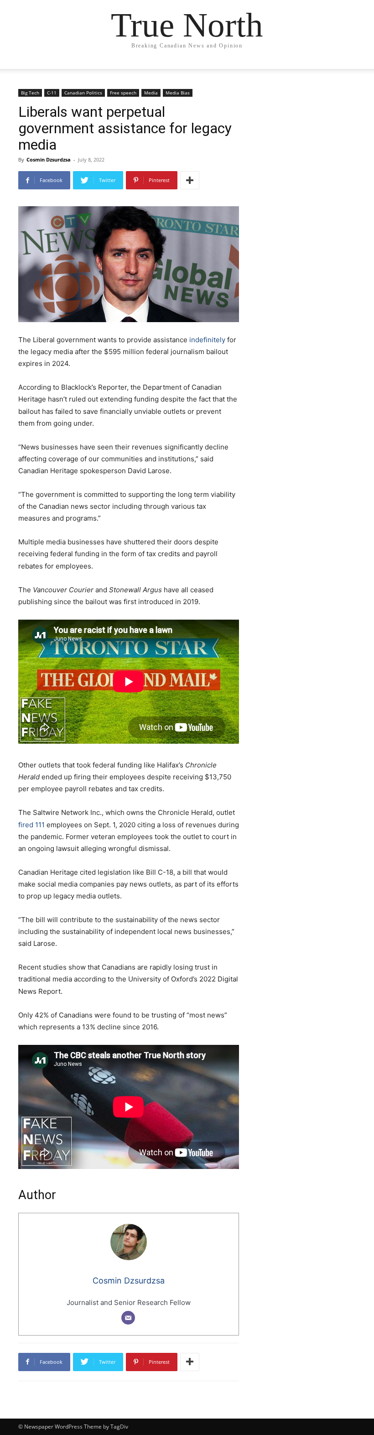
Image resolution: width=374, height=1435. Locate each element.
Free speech (123, 92)
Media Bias (178, 92)
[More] (189, 180)
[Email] (128, 1318)
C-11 (52, 92)
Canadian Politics (83, 92)
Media (151, 92)
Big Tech (30, 92)
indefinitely (207, 339)
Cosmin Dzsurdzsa (48, 159)
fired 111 (31, 824)
